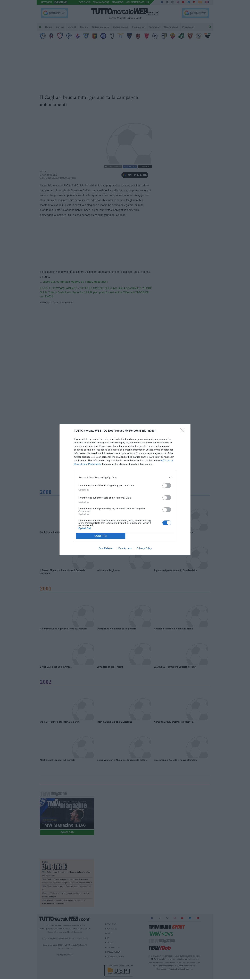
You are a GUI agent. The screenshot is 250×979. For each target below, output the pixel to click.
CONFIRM (100, 536)
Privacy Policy (144, 548)
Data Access (125, 548)
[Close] (183, 431)
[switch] (166, 485)
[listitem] (125, 477)
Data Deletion (105, 548)
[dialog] (125, 489)
